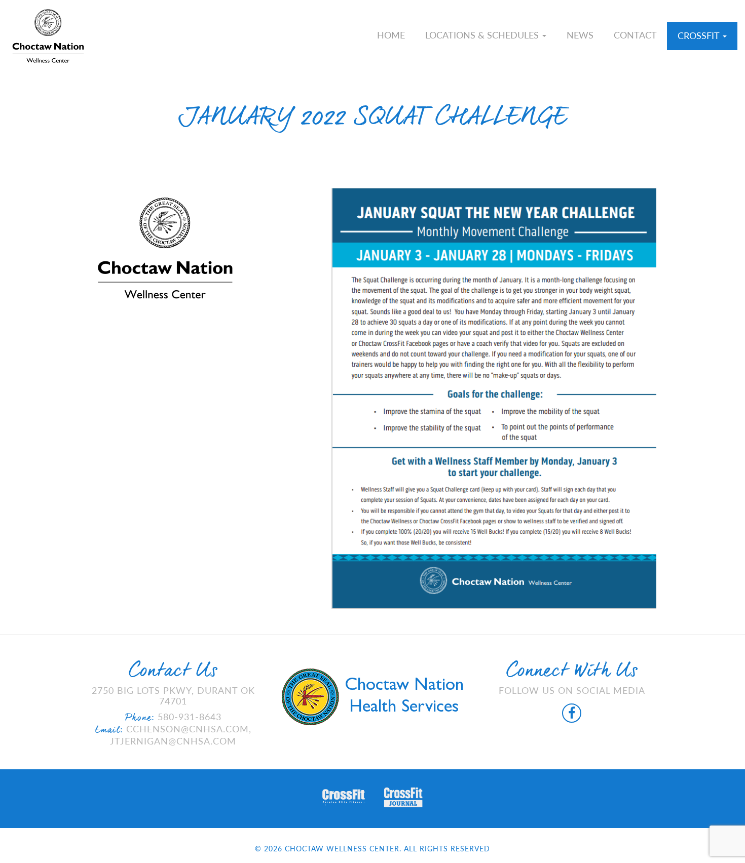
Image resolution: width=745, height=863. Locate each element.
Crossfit (700, 35)
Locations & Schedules (483, 35)
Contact (635, 35)
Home (391, 35)
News (580, 35)
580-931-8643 (189, 716)
